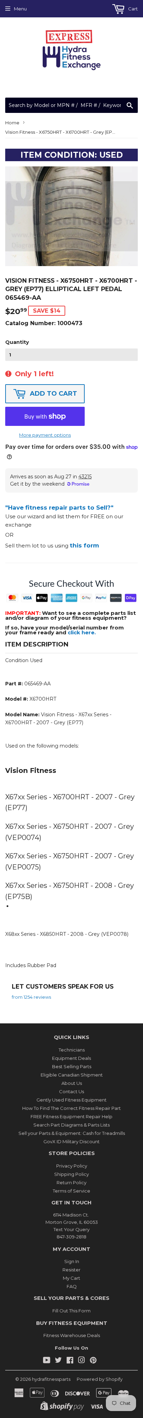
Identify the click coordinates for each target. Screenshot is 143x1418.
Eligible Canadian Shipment (72, 1075)
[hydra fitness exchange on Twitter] (58, 1361)
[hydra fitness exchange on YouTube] (46, 1361)
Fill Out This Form (71, 1310)
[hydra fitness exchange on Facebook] (70, 1361)
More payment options (45, 435)
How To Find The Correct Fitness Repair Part (71, 1108)
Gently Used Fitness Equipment (71, 1100)
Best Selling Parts (71, 1066)
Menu (20, 8)
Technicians (72, 1050)
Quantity (17, 342)
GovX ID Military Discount (71, 1141)
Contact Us (71, 1091)
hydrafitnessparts (51, 1379)
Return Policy (71, 1182)
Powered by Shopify (100, 1379)
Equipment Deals (71, 1058)
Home (12, 122)
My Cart (71, 1278)
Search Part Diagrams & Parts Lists (71, 1125)
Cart (132, 8)
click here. (82, 632)
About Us (71, 1083)
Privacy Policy (71, 1166)
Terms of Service (71, 1191)
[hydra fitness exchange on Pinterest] (93, 1361)
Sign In (71, 1261)
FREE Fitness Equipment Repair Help (71, 1116)
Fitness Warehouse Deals (71, 1335)
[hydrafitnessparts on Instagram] (81, 1361)
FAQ (72, 1286)
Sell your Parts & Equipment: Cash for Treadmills (71, 1133)
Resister (71, 1269)
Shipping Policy (71, 1174)
